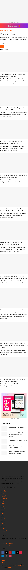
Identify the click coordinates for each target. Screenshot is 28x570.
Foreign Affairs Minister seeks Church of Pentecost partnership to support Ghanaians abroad (14, 345)
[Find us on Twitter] (6, 552)
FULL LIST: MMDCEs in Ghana (18, 440)
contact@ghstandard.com (11, 545)
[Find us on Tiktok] (6, 556)
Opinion (3, 516)
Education (3, 496)
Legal (2, 511)
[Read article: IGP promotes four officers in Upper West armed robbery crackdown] (14, 367)
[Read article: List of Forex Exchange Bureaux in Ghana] (4, 447)
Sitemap (3, 562)
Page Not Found (8, 30)
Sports (3, 528)
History (3, 508)
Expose (3, 501)
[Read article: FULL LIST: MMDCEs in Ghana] (4, 441)
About (2, 559)
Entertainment (4, 498)
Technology (4, 530)
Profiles (3, 520)
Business (3, 491)
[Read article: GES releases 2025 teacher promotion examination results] (4, 434)
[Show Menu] (2, 25)
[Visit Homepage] (14, 25)
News (2, 515)
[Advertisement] (14, 10)
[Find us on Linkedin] (13, 552)
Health (3, 506)
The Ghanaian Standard (11, 564)
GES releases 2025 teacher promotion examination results (16, 434)
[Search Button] (26, 25)
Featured (3, 503)
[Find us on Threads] (17, 552)
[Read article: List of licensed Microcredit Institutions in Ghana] (4, 453)
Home (1, 30)
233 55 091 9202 (9, 543)
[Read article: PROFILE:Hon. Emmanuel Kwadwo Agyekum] (4, 428)
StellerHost (10, 567)
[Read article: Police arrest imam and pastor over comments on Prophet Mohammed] (14, 230)
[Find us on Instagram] (10, 556)
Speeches (3, 526)
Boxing (3, 490)
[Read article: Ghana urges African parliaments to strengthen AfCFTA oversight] (14, 129)
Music (2, 513)
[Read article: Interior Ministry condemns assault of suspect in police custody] (14, 298)
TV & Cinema (4, 531)
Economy (3, 495)
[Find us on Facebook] (2, 552)
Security (3, 523)
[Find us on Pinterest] (20, 552)
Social (2, 525)
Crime (2, 493)
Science (3, 521)
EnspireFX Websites (19, 565)
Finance (3, 505)
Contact (3, 560)
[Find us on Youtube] (10, 552)
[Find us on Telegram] (2, 556)
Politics (3, 518)
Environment (4, 500)
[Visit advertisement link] (14, 405)
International (4, 510)
